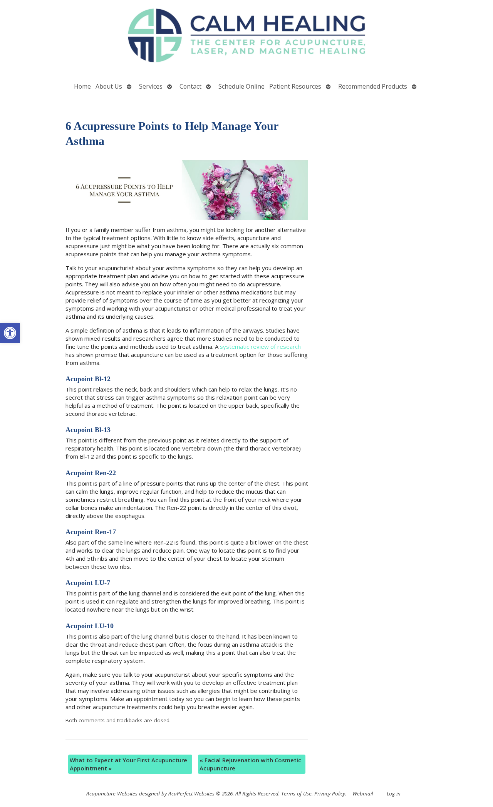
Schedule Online (241, 86)
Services (151, 86)
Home (82, 86)
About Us (109, 86)
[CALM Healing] (246, 36)
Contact (190, 86)
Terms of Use (296, 793)
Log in (394, 793)
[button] (10, 333)
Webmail (362, 793)
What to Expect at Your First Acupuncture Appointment (128, 764)
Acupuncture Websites (112, 793)
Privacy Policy (329, 793)
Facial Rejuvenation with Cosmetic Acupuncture (250, 764)
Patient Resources (295, 86)
